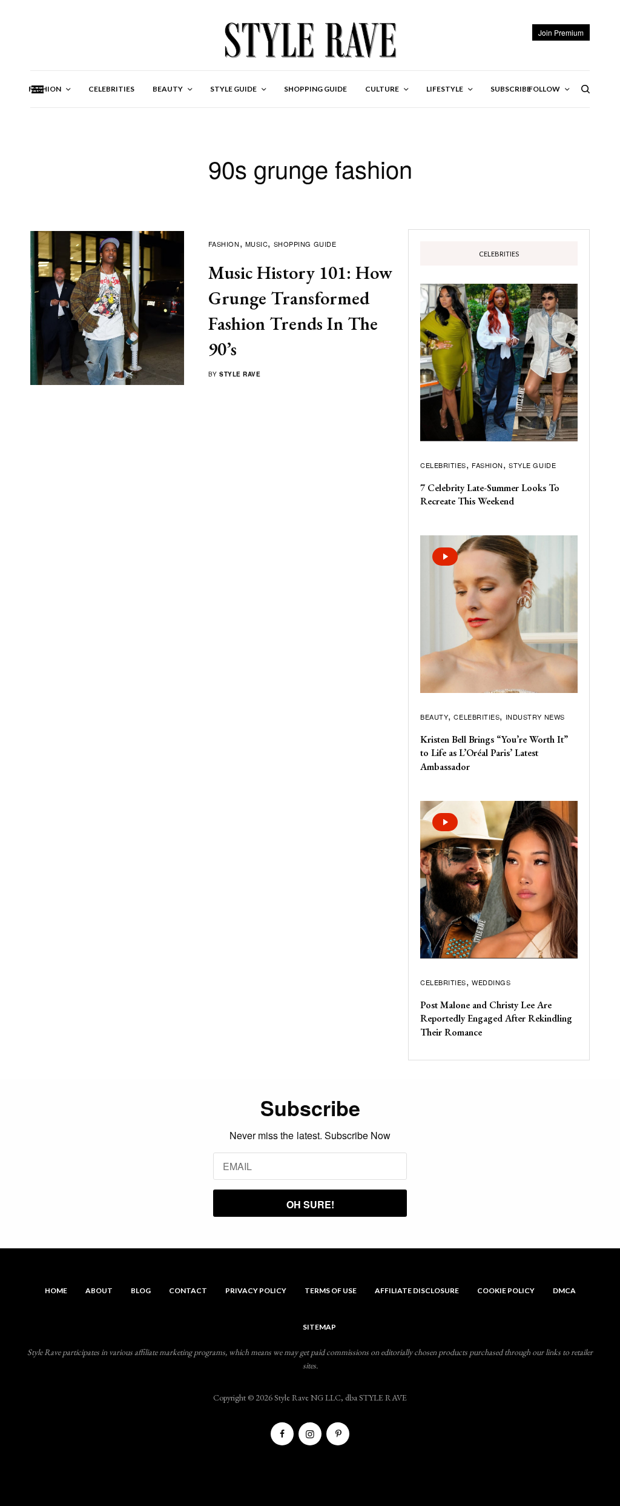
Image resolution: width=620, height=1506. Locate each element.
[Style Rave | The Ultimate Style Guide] (310, 39)
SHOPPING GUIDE (305, 244)
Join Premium (561, 32)
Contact (188, 1290)
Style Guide (532, 465)
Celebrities (443, 465)
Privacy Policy (255, 1290)
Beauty (434, 716)
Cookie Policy (506, 1290)
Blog (141, 1290)
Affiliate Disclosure (417, 1290)
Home (56, 1290)
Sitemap (319, 1326)
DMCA (564, 1290)
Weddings (491, 982)
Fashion (224, 244)
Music (256, 244)
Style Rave (239, 374)
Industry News (535, 716)
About (99, 1290)
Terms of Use (331, 1290)
